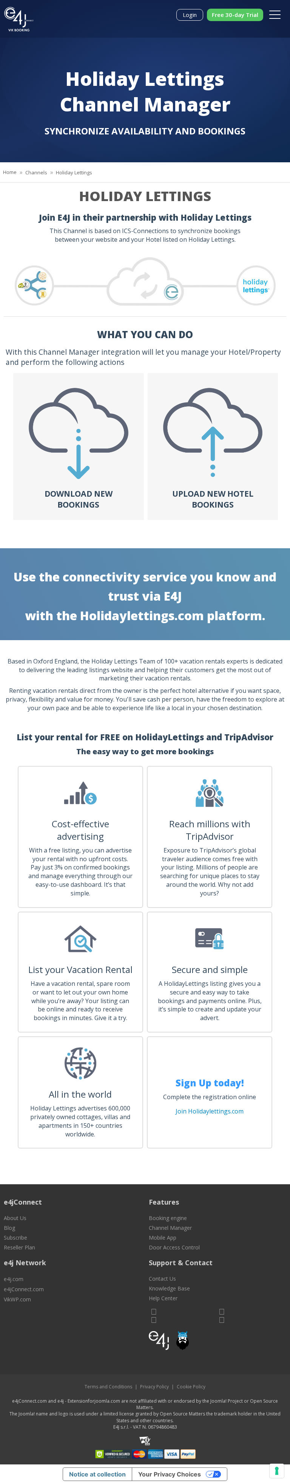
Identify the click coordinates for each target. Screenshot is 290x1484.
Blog (9, 1227)
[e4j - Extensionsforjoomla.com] (159, 1342)
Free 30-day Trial (235, 14)
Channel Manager (170, 1227)
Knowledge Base (169, 1288)
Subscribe (15, 1237)
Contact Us (162, 1278)
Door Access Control (174, 1247)
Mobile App (162, 1237)
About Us (15, 1218)
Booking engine (168, 1218)
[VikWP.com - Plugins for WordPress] (217, 1340)
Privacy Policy (154, 1386)
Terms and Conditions (108, 1386)
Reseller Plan (19, 1247)
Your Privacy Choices (169, 1474)
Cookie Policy (191, 1386)
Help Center (163, 1298)
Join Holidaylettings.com (210, 1111)
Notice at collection (97, 1474)
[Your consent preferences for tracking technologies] (277, 1471)
